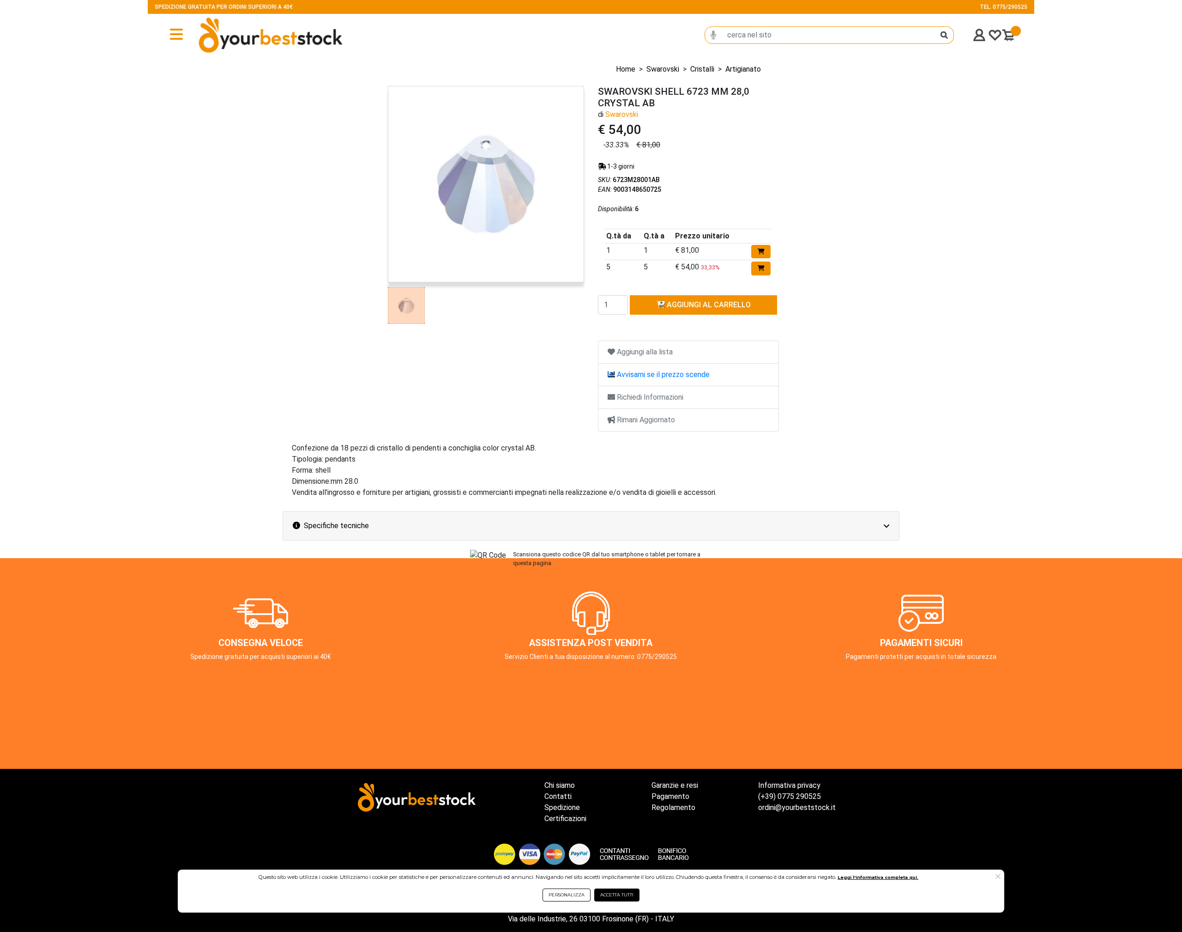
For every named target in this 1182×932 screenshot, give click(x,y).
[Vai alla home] (240, 35)
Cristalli (702, 69)
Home (625, 69)
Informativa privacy (789, 785)
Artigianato (743, 69)
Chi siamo (559, 785)
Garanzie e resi (674, 785)
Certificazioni (565, 818)
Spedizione (562, 807)
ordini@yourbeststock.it (797, 807)
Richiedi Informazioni (649, 397)
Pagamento (670, 796)
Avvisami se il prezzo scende (662, 374)
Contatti (558, 796)
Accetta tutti (616, 894)
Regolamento (673, 807)
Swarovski (662, 69)
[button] (998, 877)
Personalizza (567, 894)
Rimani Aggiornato (645, 419)
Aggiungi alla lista (644, 351)
